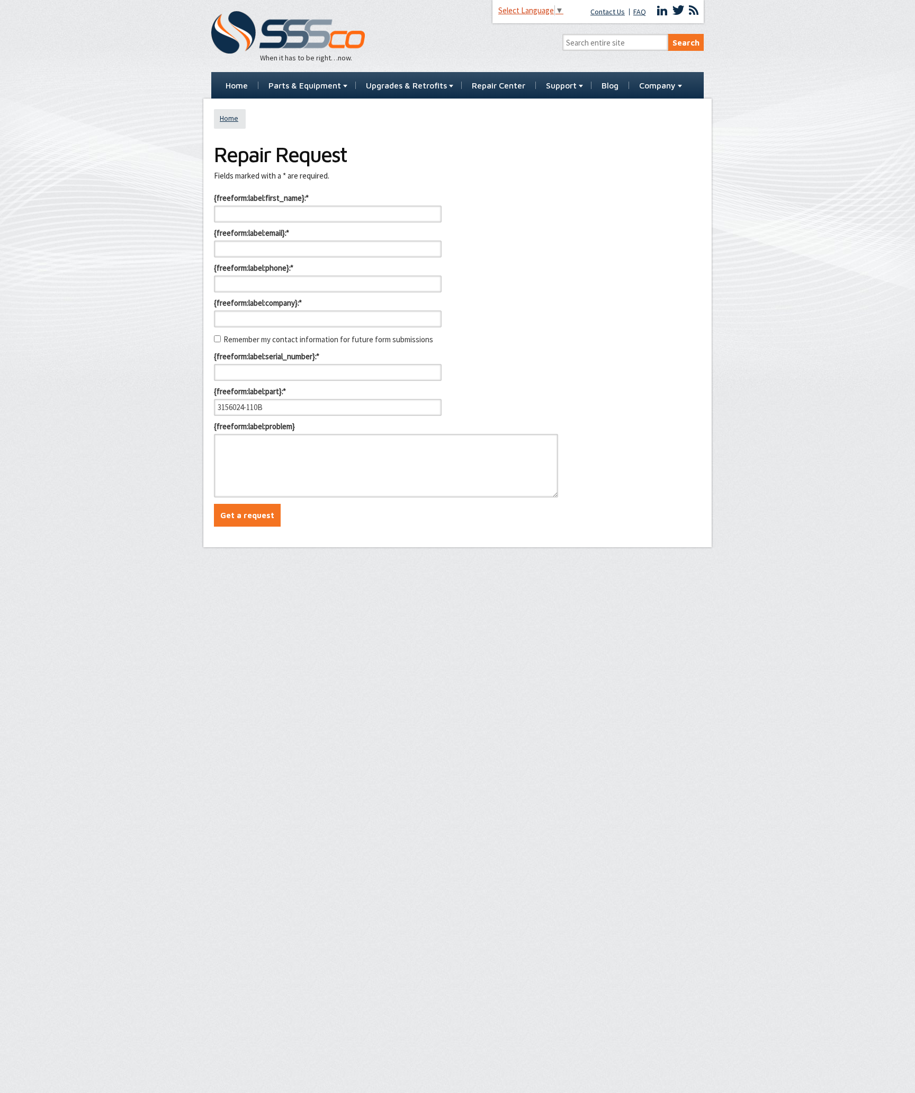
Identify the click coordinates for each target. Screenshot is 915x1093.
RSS (693, 10)
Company (657, 86)
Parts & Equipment (304, 86)
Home (237, 86)
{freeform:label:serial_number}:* (266, 356)
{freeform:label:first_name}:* (261, 198)
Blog (610, 86)
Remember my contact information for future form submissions (328, 339)
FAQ (639, 11)
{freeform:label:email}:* (251, 233)
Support (561, 86)
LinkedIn (662, 10)
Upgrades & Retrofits (406, 86)
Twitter (678, 10)
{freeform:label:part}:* (250, 391)
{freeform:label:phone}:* (253, 268)
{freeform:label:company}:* (258, 303)
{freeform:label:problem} (254, 426)
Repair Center (498, 86)
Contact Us (607, 11)
